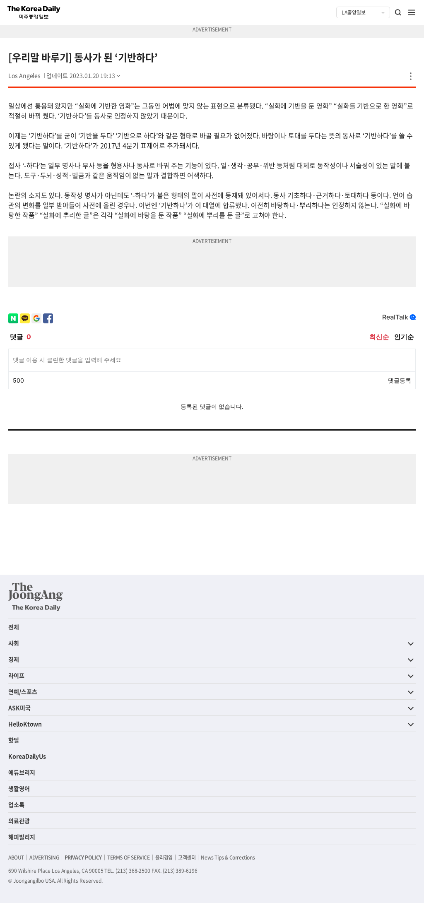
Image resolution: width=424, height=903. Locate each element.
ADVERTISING (44, 857)
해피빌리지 (21, 837)
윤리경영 (164, 857)
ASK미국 (19, 707)
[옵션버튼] (411, 76)
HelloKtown (25, 724)
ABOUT (16, 857)
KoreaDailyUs (27, 756)
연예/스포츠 (22, 691)
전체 (13, 627)
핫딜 (13, 740)
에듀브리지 (21, 772)
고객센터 (186, 857)
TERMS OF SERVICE (128, 857)
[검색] (398, 12)
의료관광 (19, 820)
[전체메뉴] (412, 12)
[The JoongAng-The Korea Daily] (35, 596)
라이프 (16, 675)
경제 (13, 659)
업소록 (16, 804)
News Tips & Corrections (228, 857)
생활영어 (19, 788)
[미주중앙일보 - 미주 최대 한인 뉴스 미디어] (33, 12)
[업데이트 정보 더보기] (84, 75)
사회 (13, 643)
